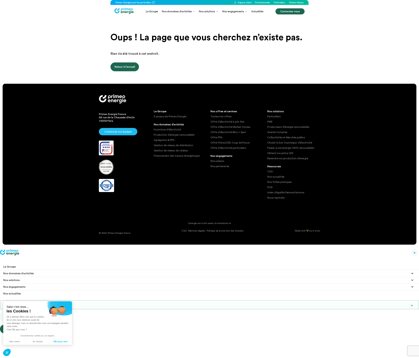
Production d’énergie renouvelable (174, 135)
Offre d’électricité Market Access (230, 127)
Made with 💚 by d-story (307, 230)
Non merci (14, 341)
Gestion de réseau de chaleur (171, 150)
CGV (270, 171)
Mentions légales (196, 231)
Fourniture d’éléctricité (167, 129)
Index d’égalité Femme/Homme (285, 192)
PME (269, 121)
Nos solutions (11, 280)
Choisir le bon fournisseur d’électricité (289, 142)
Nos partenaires (219, 166)
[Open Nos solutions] (217, 11)
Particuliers (274, 116)
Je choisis (38, 341)
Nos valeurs (217, 161)
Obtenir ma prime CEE (280, 153)
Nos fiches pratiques (279, 182)
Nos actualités (275, 176)
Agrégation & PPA (164, 140)
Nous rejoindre (276, 197)
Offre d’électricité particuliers (228, 148)
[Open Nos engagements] (246, 11)
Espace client (17, 305)
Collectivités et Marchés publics (286, 137)
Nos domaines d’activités (18, 273)
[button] (7, 352)
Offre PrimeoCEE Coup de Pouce (229, 142)
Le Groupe (9, 266)
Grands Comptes (277, 132)
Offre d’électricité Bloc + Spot (228, 132)
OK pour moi (61, 341)
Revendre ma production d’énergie (287, 158)
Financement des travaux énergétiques (177, 156)
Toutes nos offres (220, 116)
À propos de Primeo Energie (170, 116)
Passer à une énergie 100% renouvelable (290, 148)
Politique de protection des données (225, 231)
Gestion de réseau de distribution (173, 145)
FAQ (269, 187)
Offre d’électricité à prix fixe (227, 121)
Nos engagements (14, 286)
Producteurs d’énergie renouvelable (288, 127)
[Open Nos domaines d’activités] (193, 11)
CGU (184, 231)
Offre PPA (216, 137)
